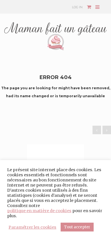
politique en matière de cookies (39, 210)
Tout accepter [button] (77, 227)
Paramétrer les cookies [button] (32, 227)
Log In (77, 7)
